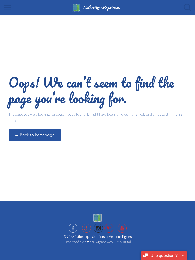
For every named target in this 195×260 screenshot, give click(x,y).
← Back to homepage (35, 135)
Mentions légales (120, 236)
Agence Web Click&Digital (113, 242)
